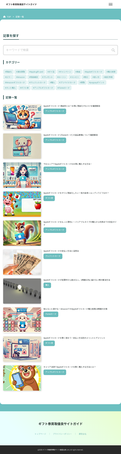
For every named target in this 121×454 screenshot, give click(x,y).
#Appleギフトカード (93, 71)
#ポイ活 (51, 71)
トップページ (40, 433)
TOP (9, 16)
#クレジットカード (37, 82)
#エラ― (8, 77)
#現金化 (8, 71)
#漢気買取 (20, 71)
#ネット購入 (10, 87)
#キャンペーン (65, 71)
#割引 (85, 77)
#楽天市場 (108, 77)
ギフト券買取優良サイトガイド (21, 4)
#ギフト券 (24, 87)
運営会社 (82, 433)
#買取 (82, 82)
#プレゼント (47, 77)
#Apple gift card (36, 71)
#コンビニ (74, 77)
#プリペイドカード (67, 82)
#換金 (77, 71)
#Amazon (20, 77)
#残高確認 (33, 77)
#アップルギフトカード (43, 87)
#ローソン (61, 77)
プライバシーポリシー (62, 433)
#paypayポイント (96, 82)
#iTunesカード (64, 87)
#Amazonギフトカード (15, 82)
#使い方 (96, 77)
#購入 (52, 82)
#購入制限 (111, 71)
